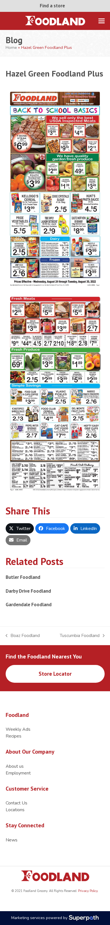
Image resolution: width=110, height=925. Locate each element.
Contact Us (16, 803)
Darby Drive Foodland (28, 591)
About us (15, 766)
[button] (101, 20)
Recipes (13, 736)
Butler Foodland (23, 577)
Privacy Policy (87, 891)
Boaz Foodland (23, 635)
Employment (18, 773)
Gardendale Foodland (29, 604)
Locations (15, 810)
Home (11, 47)
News (11, 840)
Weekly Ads (18, 729)
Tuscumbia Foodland (80, 635)
